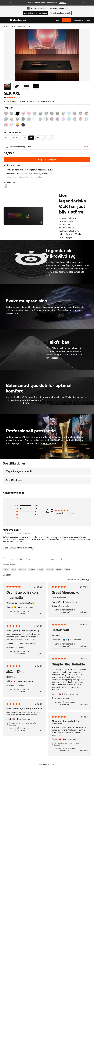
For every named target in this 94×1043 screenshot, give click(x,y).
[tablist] (56, 20)
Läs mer (55, 690)
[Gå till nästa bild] (83, 2)
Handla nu (62, 3)
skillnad (32, 569)
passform (22, 569)
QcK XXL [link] (30, 26)
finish (14, 569)
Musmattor (21, 26)
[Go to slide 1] (7, 86)
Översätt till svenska (61, 606)
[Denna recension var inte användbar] (40, 613)
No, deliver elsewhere (59, 13)
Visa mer (7, 575)
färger (6, 569)
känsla (67, 569)
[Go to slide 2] (16, 86)
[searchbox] (11, 559)
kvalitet (40, 569)
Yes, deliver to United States (35, 13)
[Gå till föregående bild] (10, 2)
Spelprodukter (9, 26)
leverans (50, 569)
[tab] (56, 20)
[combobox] (34, 559)
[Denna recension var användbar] (35, 613)
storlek (59, 569)
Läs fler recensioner (47, 764)
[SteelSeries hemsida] (18, 20)
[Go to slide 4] (36, 86)
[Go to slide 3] (26, 86)
